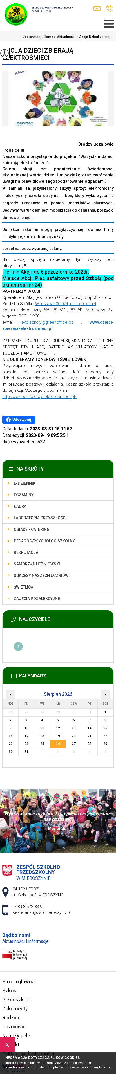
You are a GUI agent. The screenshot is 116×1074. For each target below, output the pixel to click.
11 (42, 728)
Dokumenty (15, 1009)
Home (48, 37)
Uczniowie (14, 1027)
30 (11, 752)
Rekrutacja (26, 552)
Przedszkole (16, 1000)
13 (74, 728)
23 (11, 744)
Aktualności (64, 37)
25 (42, 744)
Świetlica (23, 587)
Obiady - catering (32, 529)
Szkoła (9, 991)
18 (42, 736)
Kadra (20, 506)
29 (105, 744)
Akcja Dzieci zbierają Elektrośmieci (37, 54)
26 (58, 744)
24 (26, 744)
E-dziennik (24, 483)
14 (90, 728)
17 (26, 736)
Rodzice (11, 1018)
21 (90, 736)
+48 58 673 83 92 (109, 8)
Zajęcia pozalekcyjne (37, 598)
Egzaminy (24, 495)
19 (58, 736)
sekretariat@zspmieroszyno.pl (98, 8)
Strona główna (18, 981)
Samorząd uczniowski (37, 564)
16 (11, 736)
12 (58, 728)
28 (90, 744)
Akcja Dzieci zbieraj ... (95, 37)
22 (105, 736)
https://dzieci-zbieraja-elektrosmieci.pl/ (39, 396)
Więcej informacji (18, 646)
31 (26, 752)
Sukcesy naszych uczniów (41, 575)
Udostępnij (21, 419)
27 (74, 744)
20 (74, 736)
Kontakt (10, 1045)
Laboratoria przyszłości (40, 518)
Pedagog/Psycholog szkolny (44, 541)
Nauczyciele (16, 1036)
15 (105, 728)
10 (26, 728)
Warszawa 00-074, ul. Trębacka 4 (65, 303)
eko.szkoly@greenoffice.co (47, 322)
